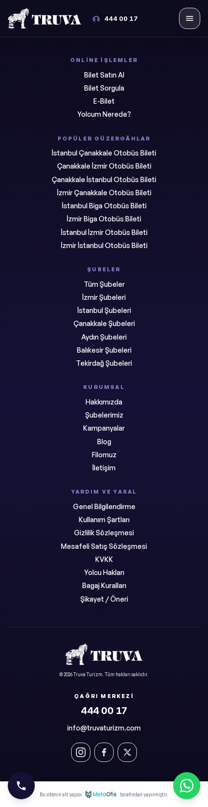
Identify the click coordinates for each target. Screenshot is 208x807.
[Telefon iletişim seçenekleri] (21, 785)
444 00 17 (104, 710)
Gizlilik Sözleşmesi (104, 532)
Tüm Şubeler (104, 284)
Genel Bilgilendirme (104, 506)
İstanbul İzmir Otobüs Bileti (104, 232)
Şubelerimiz (104, 415)
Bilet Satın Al (104, 75)
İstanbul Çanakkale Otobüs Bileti (104, 153)
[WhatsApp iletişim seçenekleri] (186, 785)
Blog (104, 441)
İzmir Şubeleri (104, 297)
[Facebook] (104, 752)
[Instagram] (80, 752)
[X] (127, 752)
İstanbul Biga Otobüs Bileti (104, 206)
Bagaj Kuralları (104, 585)
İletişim (104, 468)
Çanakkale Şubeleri (104, 323)
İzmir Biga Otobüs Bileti (104, 219)
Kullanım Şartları (104, 519)
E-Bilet (104, 101)
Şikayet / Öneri (104, 599)
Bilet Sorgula (104, 88)
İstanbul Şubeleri (104, 310)
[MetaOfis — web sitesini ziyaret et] (101, 794)
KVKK (104, 559)
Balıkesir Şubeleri (104, 350)
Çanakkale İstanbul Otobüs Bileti (104, 179)
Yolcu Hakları (104, 572)
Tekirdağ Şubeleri (104, 363)
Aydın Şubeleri (104, 337)
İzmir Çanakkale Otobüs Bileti (104, 192)
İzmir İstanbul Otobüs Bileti (104, 245)
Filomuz (104, 454)
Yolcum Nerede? (104, 114)
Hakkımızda (104, 402)
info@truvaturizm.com (104, 728)
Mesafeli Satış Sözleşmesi (104, 546)
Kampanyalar (104, 428)
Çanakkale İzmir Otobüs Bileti (104, 166)
